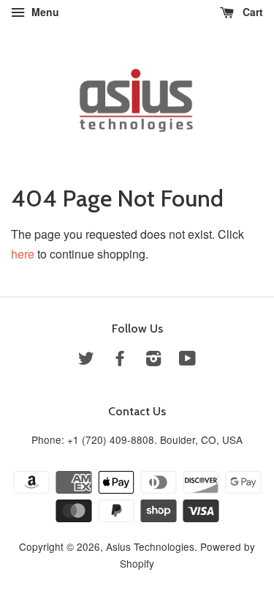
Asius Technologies (150, 546)
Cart (251, 11)
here (22, 253)
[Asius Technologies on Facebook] (120, 360)
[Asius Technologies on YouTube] (187, 360)
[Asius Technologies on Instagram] (153, 360)
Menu (43, 11)
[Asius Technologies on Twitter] (86, 360)
